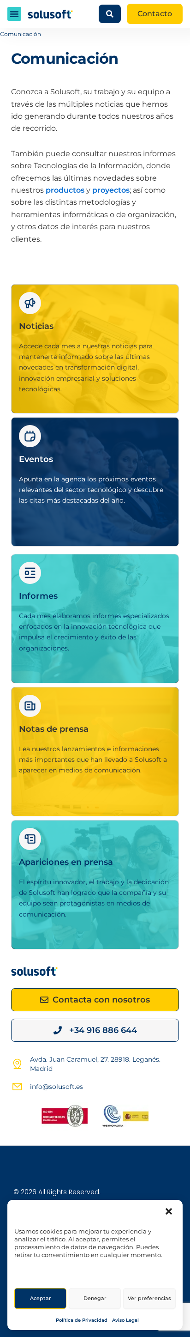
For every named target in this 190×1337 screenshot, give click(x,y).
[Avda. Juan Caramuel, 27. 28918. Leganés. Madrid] (17, 1064)
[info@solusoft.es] (17, 1087)
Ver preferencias (149, 1298)
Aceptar (40, 1298)
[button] (169, 1211)
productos (65, 190)
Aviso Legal (125, 1320)
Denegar (95, 1298)
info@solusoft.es (56, 1086)
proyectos (111, 190)
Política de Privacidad (81, 1320)
